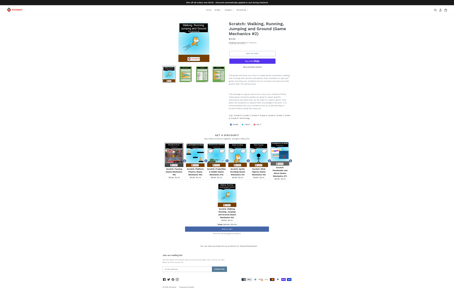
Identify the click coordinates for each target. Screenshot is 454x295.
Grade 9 (234, 118)
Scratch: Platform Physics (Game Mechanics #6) (195, 172)
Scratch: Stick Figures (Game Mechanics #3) (259, 172)
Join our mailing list (172, 255)
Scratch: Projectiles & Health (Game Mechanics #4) (216, 172)
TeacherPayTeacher (248, 246)
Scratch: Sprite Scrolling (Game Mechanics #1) (237, 172)
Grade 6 (271, 115)
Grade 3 (246, 115)
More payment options (252, 67)
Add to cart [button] (227, 229)
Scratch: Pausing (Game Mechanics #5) (174, 172)
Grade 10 (238, 115)
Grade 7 (280, 115)
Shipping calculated (237, 43)
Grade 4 (255, 115)
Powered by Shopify (186, 287)
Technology (244, 118)
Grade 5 (263, 115)
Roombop (172, 287)
